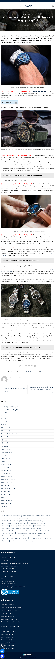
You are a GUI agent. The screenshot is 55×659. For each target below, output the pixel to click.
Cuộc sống (4, 419)
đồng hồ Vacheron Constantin (17, 541)
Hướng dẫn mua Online (8, 648)
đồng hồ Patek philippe (7, 535)
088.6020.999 (10, 569)
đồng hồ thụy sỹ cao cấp (44, 538)
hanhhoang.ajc (35, 26)
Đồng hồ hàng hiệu (6, 520)
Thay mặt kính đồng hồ (8, 479)
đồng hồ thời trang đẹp (7, 538)
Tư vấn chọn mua (6, 500)
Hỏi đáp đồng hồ (6, 443)
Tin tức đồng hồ (5, 491)
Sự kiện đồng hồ (6, 464)
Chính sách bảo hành (7, 634)
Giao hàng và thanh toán (8, 646)
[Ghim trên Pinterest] (32, 366)
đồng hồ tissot (5, 541)
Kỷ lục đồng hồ (5, 458)
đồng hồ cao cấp (41, 523)
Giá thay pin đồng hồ (7, 604)
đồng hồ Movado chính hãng (43, 530)
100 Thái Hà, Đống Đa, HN (9, 581)
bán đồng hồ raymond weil (28, 515)
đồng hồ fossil (29, 525)
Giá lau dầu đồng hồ (7, 613)
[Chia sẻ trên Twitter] (26, 366)
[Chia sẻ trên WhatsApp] (20, 366)
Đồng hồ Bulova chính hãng (33, 518)
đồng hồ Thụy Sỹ (33, 538)
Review (3, 461)
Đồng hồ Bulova (21, 518)
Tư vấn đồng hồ (6, 503)
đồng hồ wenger (30, 541)
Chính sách (4, 416)
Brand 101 (4, 413)
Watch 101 (4, 506)
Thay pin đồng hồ (6, 482)
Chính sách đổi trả (6, 640)
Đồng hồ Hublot (45, 518)
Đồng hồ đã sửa (6, 431)
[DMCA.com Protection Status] (27, 654)
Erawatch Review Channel (9, 434)
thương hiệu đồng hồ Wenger (9, 518)
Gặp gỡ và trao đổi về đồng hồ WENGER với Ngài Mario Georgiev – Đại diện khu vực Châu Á (41, 389)
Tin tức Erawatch (6, 494)
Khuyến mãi (4, 446)
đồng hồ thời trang (47, 535)
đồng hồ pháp (17, 535)
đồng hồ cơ (13, 525)
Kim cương (4, 455)
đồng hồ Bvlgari (32, 523)
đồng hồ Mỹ (4, 533)
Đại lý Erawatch (6, 425)
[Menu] (2, 6)
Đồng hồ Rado (23, 520)
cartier (38, 515)
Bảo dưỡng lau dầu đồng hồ (9, 407)
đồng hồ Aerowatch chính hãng (9, 523)
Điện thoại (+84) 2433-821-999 (10, 566)
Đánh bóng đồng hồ (7, 428)
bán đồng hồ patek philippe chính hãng (11, 515)
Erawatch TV (5, 437)
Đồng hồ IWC (15, 520)
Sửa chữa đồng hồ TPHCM (9, 473)
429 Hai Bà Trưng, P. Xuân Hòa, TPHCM (13, 587)
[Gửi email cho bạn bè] (29, 366)
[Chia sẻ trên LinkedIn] (35, 366)
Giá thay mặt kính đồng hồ (9, 619)
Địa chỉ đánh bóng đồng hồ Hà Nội (11, 607)
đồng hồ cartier (5, 525)
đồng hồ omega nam (40, 533)
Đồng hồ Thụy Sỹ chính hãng (35, 520)
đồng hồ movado (30, 530)
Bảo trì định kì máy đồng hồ (9, 410)
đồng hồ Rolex (38, 535)
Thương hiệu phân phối (8, 488)
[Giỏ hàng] (53, 5)
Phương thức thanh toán (8, 643)
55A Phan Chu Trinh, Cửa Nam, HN (11, 584)
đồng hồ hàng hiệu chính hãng (33, 528)
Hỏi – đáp (4, 440)
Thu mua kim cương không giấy (10, 622)
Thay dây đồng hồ (6, 476)
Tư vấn (3, 497)
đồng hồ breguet (22, 523)
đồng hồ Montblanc (20, 530)
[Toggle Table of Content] (15, 102)
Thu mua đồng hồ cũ (7, 485)
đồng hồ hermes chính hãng (18, 528)
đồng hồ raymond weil (27, 535)
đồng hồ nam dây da (11, 166)
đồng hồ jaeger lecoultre (8, 530)
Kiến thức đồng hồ (27, 14)
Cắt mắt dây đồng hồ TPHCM (10, 610)
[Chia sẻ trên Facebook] (23, 366)
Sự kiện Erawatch (6, 467)
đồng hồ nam (43, 371)
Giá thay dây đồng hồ (7, 616)
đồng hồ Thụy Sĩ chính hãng (20, 538)
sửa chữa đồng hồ (6, 470)
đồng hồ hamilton (6, 528)
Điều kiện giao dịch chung (8, 631)
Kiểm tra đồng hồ (6, 449)
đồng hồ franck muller (39, 525)
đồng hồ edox (20, 525)
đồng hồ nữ (31, 533)
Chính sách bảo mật (7, 637)
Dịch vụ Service (5, 422)
